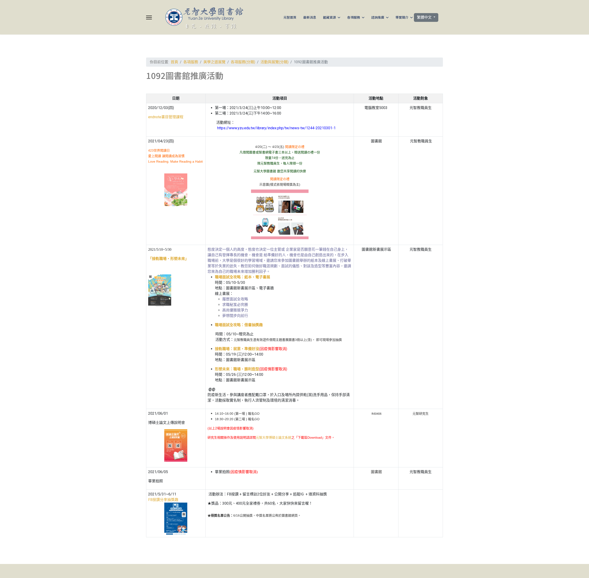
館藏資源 (329, 17)
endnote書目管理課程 (165, 117)
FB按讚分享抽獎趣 (163, 499)
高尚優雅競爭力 (235, 310)
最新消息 (309, 17)
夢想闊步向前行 (235, 315)
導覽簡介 (402, 17)
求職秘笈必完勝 (235, 304)
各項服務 (353, 17)
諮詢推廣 (377, 17)
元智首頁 (289, 17)
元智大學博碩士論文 (273, 437)
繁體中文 (425, 17)
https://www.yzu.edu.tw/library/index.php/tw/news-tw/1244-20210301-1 (276, 128)
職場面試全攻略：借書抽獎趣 (239, 325)
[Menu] (149, 17)
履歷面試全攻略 (235, 299)
